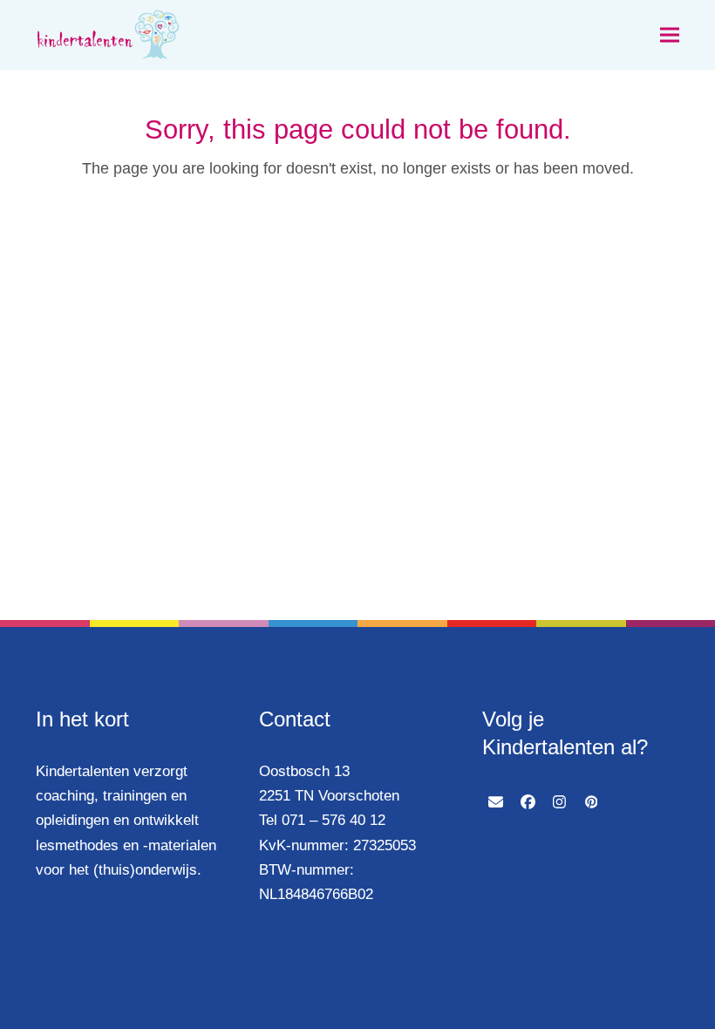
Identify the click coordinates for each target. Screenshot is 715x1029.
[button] (669, 35)
